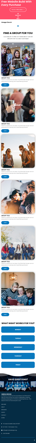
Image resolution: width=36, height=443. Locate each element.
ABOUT (3, 407)
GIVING (3, 417)
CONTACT (3, 415)
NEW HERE (3, 404)
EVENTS (3, 412)
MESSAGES (4, 409)
